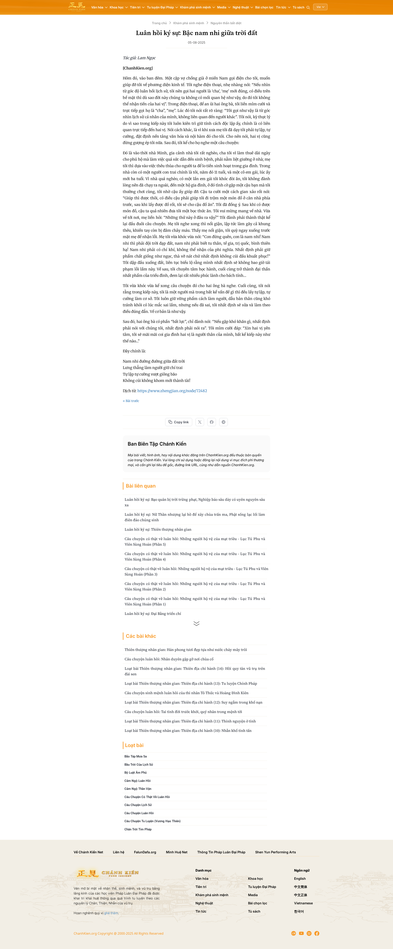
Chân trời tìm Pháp (137, 829)
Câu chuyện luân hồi (139, 813)
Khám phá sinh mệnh (211, 895)
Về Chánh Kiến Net (88, 852)
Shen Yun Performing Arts (275, 852)
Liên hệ (118, 852)
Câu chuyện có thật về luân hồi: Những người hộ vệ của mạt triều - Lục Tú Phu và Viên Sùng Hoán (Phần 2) (195, 586)
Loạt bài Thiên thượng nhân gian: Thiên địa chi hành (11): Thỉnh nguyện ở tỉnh (190, 721)
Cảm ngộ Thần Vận (137, 789)
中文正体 (300, 895)
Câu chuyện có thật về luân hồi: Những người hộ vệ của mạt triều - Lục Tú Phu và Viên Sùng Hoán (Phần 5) (195, 541)
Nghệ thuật (204, 903)
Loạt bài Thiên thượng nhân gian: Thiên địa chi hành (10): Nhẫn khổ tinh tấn (188, 730)
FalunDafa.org (145, 852)
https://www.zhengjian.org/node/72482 (172, 390)
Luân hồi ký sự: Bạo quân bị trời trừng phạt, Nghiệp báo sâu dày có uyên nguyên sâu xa (195, 502)
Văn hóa (201, 878)
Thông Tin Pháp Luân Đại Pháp (221, 852)
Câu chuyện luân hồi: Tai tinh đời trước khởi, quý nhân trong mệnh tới (183, 711)
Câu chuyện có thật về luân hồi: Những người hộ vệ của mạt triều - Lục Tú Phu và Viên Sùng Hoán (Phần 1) (195, 601)
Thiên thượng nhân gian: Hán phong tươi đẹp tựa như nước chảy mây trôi (186, 649)
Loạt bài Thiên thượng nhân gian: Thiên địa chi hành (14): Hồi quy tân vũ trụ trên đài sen (195, 671)
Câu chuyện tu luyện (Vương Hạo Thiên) (152, 821)
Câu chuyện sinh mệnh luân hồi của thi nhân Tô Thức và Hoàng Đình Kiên (186, 692)
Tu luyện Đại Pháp (262, 887)
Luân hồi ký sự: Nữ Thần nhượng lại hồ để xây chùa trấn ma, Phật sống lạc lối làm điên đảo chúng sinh (195, 517)
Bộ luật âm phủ (135, 772)
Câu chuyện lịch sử (138, 805)
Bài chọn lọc (264, 7)
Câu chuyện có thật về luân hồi (147, 797)
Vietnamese (303, 903)
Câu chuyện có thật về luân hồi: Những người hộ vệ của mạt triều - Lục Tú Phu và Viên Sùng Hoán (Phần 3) (196, 571)
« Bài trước (131, 401)
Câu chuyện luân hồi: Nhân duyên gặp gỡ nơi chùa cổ (169, 659)
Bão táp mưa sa (135, 756)
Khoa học (255, 878)
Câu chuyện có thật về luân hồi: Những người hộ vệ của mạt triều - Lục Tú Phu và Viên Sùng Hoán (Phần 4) (195, 556)
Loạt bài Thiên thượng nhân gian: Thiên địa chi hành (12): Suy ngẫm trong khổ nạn (193, 702)
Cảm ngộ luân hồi (137, 781)
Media (253, 895)
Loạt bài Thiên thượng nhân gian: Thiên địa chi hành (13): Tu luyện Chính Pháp (191, 683)
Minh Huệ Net (176, 852)
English (300, 878)
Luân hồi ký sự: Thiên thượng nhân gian (158, 529)
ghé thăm (111, 913)
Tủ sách (298, 7)
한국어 (299, 911)
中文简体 (300, 887)
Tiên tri (200, 887)
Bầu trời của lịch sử (138, 764)
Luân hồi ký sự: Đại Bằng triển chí (153, 613)
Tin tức (200, 911)
